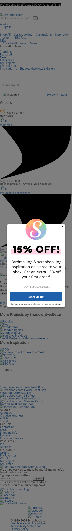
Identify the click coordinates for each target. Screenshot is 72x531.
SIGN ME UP (36, 297)
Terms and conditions (51, 303)
